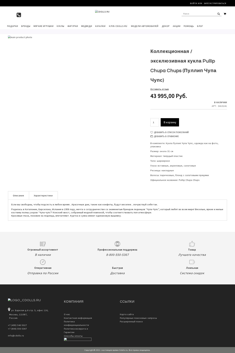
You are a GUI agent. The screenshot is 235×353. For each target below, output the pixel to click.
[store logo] (116, 14)
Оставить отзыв (159, 89)
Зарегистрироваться (215, 3)
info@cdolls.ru (16, 335)
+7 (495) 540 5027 (17, 325)
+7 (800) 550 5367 (17, 328)
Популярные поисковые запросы (138, 318)
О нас (67, 314)
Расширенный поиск (131, 321)
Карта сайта (127, 314)
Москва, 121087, (17, 314)
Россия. (13, 318)
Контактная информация (78, 318)
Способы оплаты (73, 335)
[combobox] (202, 13)
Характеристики (43, 195)
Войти (193, 3)
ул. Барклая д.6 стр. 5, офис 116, (29, 310)
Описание (18, 195)
